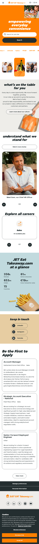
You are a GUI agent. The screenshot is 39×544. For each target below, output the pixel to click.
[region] (19, 526)
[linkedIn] (14, 503)
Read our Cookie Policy (24, 526)
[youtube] (31, 503)
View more (19, 476)
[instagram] (25, 503)
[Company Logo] (17, 2)
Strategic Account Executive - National (17, 398)
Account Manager (12, 362)
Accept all (19, 540)
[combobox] (19, 34)
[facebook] (8, 503)
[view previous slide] (4, 204)
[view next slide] (35, 204)
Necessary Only (19, 535)
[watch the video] (19, 173)
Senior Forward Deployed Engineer (16, 436)
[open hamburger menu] (3, 3)
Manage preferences (19, 484)
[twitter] (19, 503)
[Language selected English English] (31, 2)
